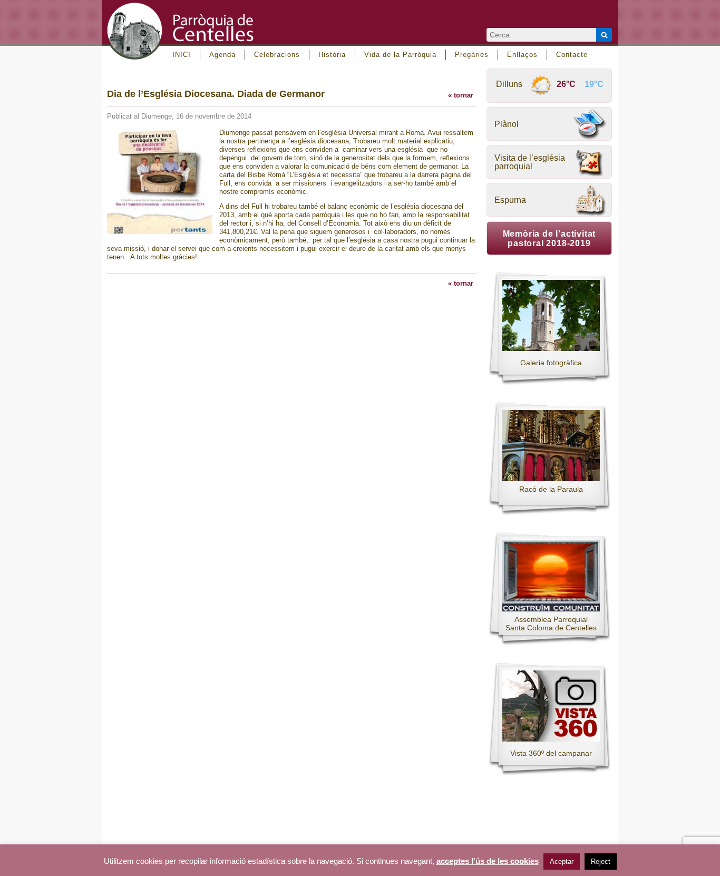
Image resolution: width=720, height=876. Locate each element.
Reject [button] (600, 861)
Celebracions (277, 55)
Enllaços (522, 55)
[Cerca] (604, 35)
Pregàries (472, 55)
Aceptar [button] (561, 861)
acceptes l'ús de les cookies (487, 861)
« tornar (460, 95)
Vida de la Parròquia (400, 55)
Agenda (222, 55)
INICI (181, 55)
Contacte (572, 55)
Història (332, 55)
